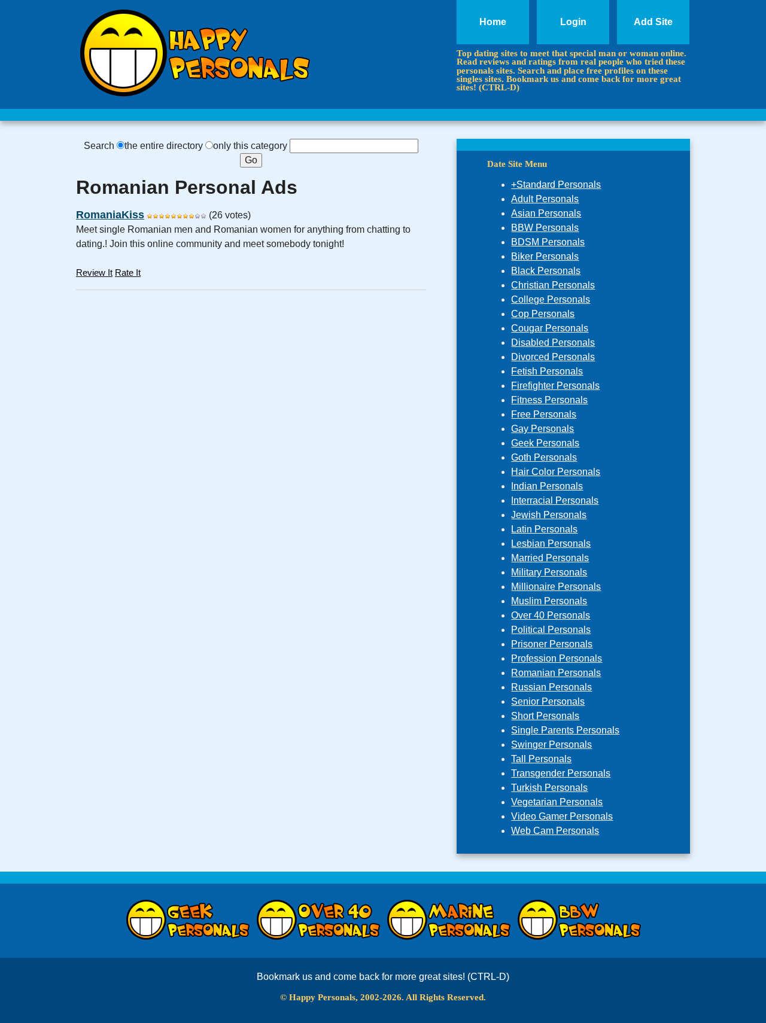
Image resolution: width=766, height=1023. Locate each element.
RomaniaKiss (110, 215)
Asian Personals (546, 213)
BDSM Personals (548, 242)
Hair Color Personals (555, 472)
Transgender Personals (560, 773)
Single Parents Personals (565, 730)
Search (99, 146)
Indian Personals (547, 486)
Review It (94, 272)
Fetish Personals (547, 371)
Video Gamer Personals (562, 816)
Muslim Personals (549, 601)
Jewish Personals (548, 515)
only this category (250, 146)
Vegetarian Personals (557, 802)
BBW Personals (545, 228)
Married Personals (550, 558)
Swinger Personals (551, 744)
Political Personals (551, 630)
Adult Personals (545, 199)
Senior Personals (548, 701)
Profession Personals (556, 658)
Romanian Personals (556, 673)
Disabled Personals (553, 342)
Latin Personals (544, 529)
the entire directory (163, 146)
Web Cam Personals (555, 831)
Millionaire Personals (556, 586)
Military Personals (549, 572)
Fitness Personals (549, 400)
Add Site (653, 22)
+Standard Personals (556, 184)
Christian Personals (553, 285)
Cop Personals (542, 314)
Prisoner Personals (551, 644)
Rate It (128, 272)
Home (492, 22)
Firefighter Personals (555, 385)
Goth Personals (544, 457)
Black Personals (545, 271)
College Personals (550, 299)
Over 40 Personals (550, 615)
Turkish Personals (549, 788)
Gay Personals (542, 429)
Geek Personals (545, 443)
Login (573, 22)
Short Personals (545, 716)
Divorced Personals (553, 357)
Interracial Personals (554, 500)
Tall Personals (541, 759)
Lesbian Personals (551, 543)
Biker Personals (545, 256)
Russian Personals (551, 687)
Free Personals (543, 414)
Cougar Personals (549, 328)
